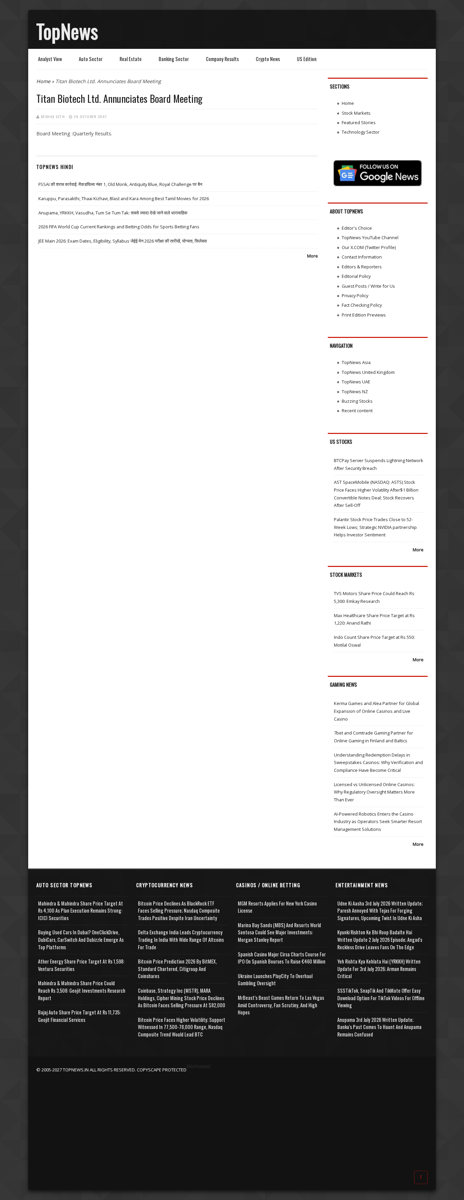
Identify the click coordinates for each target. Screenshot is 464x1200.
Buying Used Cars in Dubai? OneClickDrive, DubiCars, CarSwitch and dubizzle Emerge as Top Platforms (81, 939)
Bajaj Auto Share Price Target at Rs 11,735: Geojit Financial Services (79, 1016)
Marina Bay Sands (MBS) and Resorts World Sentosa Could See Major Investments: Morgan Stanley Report (279, 932)
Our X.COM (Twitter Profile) (369, 247)
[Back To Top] (421, 1177)
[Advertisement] (232, 1120)
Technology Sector (360, 132)
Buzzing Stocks (357, 401)
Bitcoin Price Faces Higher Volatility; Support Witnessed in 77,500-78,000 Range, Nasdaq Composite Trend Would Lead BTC (181, 1027)
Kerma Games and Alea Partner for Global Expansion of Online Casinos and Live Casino (376, 711)
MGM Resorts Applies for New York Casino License (277, 907)
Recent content (357, 410)
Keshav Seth (53, 116)
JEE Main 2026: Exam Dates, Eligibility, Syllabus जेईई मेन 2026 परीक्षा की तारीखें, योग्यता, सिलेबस (122, 241)
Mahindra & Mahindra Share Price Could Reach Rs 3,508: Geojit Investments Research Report (81, 990)
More (312, 256)
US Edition (307, 58)
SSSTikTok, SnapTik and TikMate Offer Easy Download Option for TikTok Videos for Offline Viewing (381, 998)
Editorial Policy (356, 276)
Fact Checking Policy (362, 305)
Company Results (222, 58)
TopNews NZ (355, 391)
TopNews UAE (356, 382)
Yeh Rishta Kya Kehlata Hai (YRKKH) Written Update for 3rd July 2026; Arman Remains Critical (379, 968)
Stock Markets (356, 113)
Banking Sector (174, 58)
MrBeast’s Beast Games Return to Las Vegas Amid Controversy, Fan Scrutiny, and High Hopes (281, 1005)
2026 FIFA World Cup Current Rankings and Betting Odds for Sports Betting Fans (118, 227)
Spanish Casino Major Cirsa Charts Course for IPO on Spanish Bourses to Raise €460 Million (282, 958)
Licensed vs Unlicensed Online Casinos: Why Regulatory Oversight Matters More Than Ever (374, 792)
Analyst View (50, 58)
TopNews (67, 30)
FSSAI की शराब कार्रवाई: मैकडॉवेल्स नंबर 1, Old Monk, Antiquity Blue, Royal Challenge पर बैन (120, 184)
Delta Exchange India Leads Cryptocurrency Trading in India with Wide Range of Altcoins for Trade (181, 939)
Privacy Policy (355, 295)
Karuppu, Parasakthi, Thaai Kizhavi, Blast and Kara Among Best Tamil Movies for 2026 (123, 198)
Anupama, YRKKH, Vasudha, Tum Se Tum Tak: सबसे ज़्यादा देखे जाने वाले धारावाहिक (113, 213)
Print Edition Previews (364, 315)
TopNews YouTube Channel (370, 237)
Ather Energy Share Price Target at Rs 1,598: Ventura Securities (81, 965)
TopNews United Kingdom (368, 372)
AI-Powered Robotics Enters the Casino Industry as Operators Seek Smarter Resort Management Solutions (378, 821)
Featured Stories (359, 122)
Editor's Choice (357, 228)
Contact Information (362, 257)
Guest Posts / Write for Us (368, 286)
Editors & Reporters (362, 267)
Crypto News (268, 58)
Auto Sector (91, 58)
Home (43, 81)
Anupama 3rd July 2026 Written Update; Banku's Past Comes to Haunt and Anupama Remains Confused (379, 1027)
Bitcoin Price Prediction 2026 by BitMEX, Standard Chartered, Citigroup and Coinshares (177, 968)
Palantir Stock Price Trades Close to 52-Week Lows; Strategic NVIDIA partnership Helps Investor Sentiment (375, 527)
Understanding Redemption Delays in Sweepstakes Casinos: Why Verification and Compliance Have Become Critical (378, 762)
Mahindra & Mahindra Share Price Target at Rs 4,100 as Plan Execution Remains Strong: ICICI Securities (80, 910)
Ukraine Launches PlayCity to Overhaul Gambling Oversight (275, 979)
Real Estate (131, 58)
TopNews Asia (356, 362)
